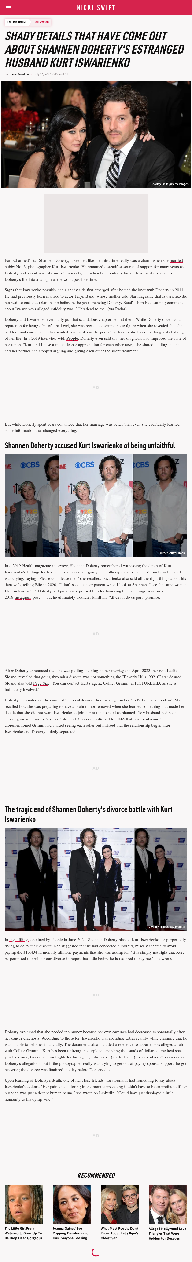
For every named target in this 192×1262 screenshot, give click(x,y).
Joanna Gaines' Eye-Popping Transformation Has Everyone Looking (71, 1233)
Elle (38, 584)
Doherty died (100, 1069)
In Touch (126, 1057)
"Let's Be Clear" (144, 700)
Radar (120, 308)
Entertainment (16, 22)
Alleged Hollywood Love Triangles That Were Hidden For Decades (167, 1233)
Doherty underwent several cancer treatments (43, 273)
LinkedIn (106, 1092)
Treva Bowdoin (19, 74)
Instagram (23, 597)
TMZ (120, 719)
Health (27, 565)
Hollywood (41, 22)
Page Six (40, 683)
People (72, 338)
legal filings (19, 939)
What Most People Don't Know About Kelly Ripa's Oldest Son (119, 1233)
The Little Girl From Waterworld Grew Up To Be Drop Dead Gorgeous (23, 1233)
